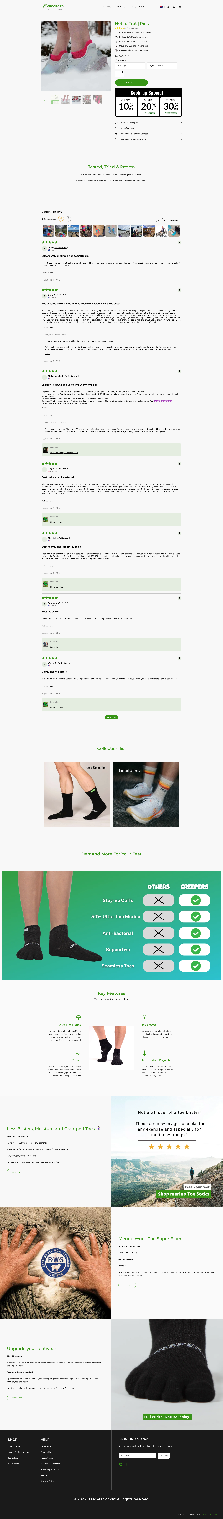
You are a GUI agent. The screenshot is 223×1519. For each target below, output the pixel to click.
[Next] (107, 100)
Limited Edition (106, 7)
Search (44, 1475)
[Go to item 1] (48, 231)
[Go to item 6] (111, 231)
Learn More (127, 1285)
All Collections (14, 1464)
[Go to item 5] (99, 231)
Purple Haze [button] (55, 647)
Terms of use (179, 1514)
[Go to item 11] (174, 231)
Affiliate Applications (50, 1469)
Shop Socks (16, 1172)
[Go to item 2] (61, 231)
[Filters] (164, 220)
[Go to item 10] (161, 231)
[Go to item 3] (73, 231)
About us (153, 7)
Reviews (133, 7)
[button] (119, 28)
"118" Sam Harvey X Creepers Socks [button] (64, 453)
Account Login (47, 1458)
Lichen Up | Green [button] (57, 522)
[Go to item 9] (149, 231)
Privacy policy (194, 1514)
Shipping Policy (47, 1481)
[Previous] (45, 100)
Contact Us (46, 1452)
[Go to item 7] (124, 231)
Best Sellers (13, 1458)
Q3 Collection (121, 7)
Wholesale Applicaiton (50, 1464)
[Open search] (158, 220)
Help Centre (46, 1446)
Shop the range (18, 1398)
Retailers (142, 7)
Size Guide (122, 60)
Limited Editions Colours (18, 1452)
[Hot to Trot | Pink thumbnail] (65, 99)
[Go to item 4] (86, 231)
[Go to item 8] (136, 231)
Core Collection (91, 7)
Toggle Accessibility (212, 1514)
